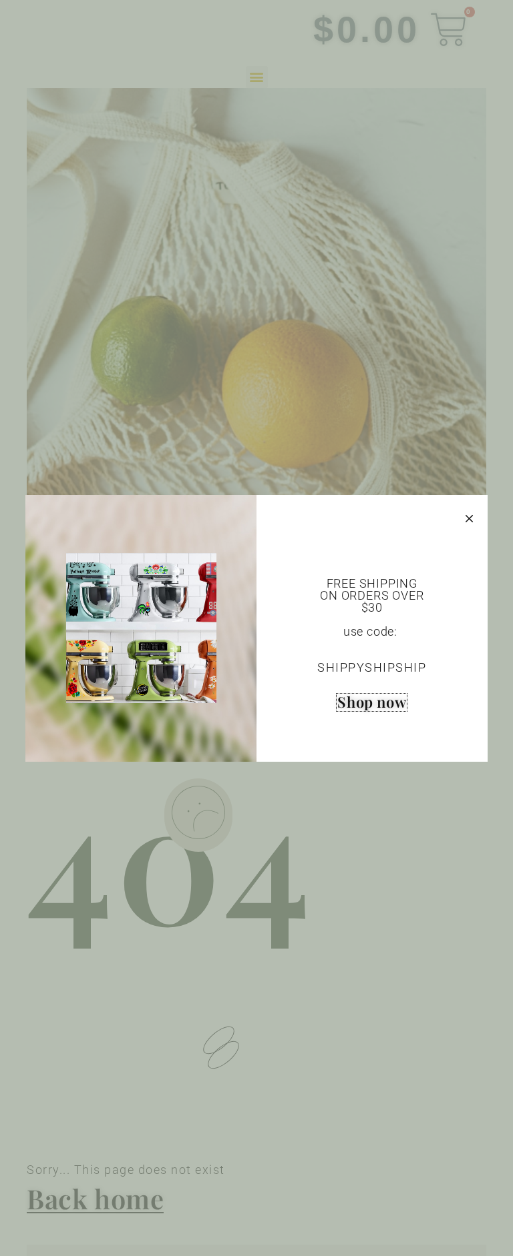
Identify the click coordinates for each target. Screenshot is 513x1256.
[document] (256, 628)
